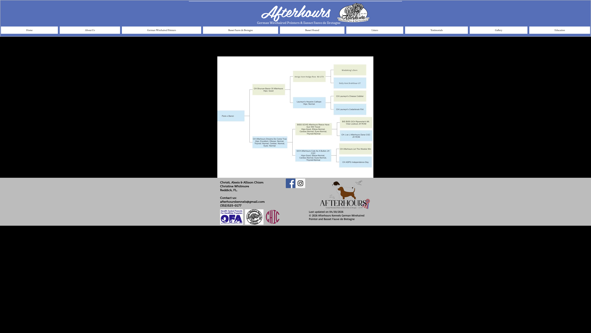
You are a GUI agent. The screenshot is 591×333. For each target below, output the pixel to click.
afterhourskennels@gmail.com (242, 201)
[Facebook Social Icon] (290, 183)
